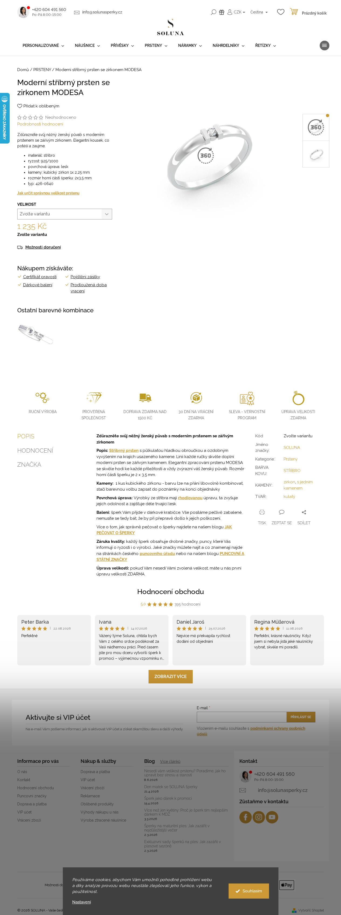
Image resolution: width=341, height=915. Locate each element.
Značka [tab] (29, 464)
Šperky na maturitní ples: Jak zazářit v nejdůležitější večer (176, 828)
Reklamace (90, 796)
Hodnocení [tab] (35, 450)
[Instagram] (259, 817)
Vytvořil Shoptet (311, 910)
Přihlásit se (301, 717)
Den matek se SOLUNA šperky (171, 787)
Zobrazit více (170, 676)
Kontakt (23, 780)
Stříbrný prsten (124, 450)
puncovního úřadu (157, 553)
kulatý (289, 496)
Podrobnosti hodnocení (40, 124)
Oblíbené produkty (97, 804)
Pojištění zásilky (85, 276)
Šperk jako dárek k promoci (168, 799)
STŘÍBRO (292, 470)
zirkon (289, 482)
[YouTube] (272, 817)
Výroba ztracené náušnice (103, 820)
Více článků (170, 761)
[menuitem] (43, 46)
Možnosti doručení (43, 247)
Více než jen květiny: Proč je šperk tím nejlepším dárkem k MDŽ (186, 812)
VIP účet (24, 812)
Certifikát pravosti (40, 276)
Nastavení (81, 902)
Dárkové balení (37, 284)
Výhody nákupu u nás (100, 812)
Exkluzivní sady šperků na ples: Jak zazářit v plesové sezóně (182, 844)
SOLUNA (292, 447)
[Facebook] (245, 817)
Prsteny (291, 459)
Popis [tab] (25, 436)
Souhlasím (252, 891)
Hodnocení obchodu (170, 592)
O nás (22, 772)
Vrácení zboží (29, 820)
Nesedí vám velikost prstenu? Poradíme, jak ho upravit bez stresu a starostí (185, 773)
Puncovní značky (32, 796)
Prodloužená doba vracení (89, 288)
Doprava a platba (32, 804)
